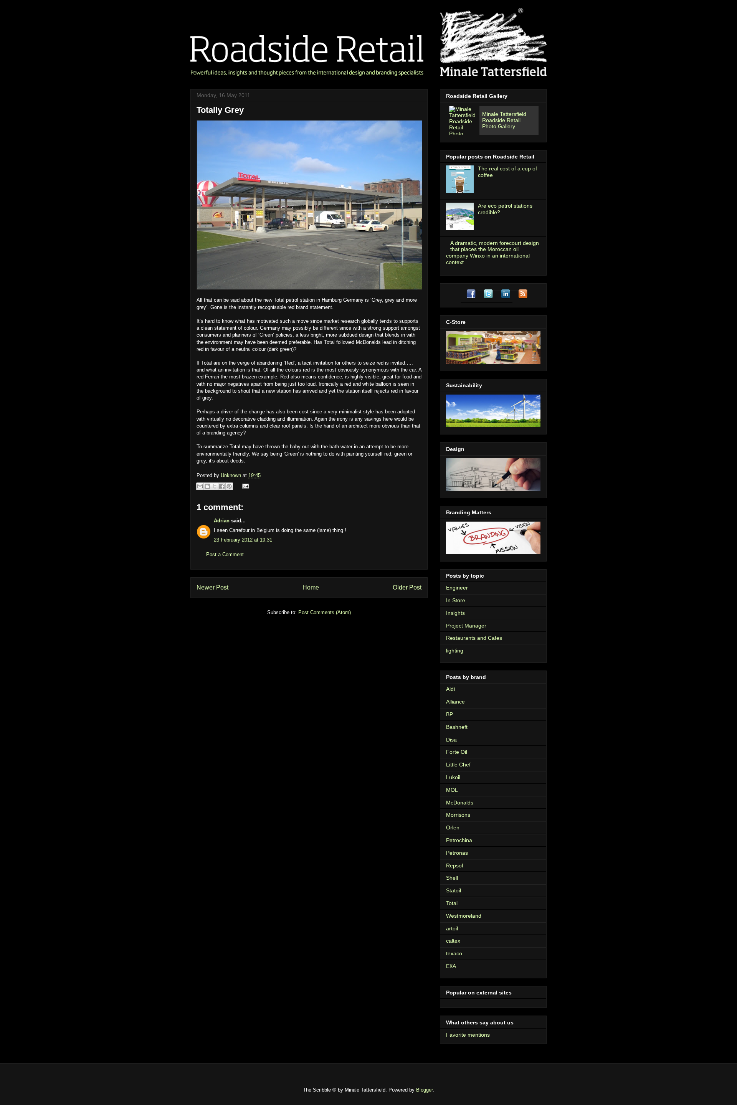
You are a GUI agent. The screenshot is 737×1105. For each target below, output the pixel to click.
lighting (454, 650)
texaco (454, 953)
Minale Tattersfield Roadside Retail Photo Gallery (504, 120)
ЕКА (451, 966)
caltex (453, 941)
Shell (452, 878)
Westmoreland (463, 916)
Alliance (455, 702)
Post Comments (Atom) (324, 612)
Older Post (407, 587)
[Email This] (200, 486)
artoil (452, 928)
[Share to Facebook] (222, 486)
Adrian (222, 521)
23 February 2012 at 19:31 (243, 540)
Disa (451, 740)
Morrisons (458, 815)
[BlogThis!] (207, 486)
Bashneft (457, 727)
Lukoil (453, 777)
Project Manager (466, 626)
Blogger (424, 1090)
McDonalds (459, 802)
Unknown (232, 475)
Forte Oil (456, 752)
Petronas (457, 853)
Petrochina (459, 840)
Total (452, 903)
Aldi (450, 689)
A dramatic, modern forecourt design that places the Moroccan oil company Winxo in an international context (492, 252)
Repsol (454, 865)
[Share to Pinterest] (229, 486)
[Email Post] (244, 486)
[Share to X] (214, 486)
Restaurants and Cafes (474, 638)
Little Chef (458, 764)
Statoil (453, 890)
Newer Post (212, 587)
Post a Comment (225, 554)
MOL (452, 790)
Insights (455, 613)
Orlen (452, 827)
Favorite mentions (468, 1035)
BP (449, 714)
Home (310, 587)
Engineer (457, 588)
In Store (455, 600)
